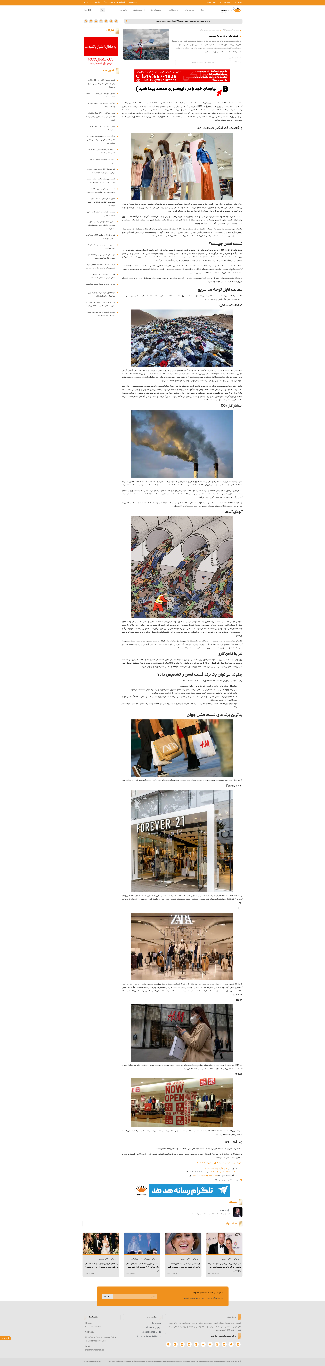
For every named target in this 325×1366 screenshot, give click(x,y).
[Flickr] (189, 1344)
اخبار (202, 10)
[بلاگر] (182, 1344)
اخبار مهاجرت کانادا (216, 1172)
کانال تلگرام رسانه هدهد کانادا (215, 1168)
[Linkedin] (91, 21)
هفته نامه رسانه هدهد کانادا (205, 1175)
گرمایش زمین (224, 1180)
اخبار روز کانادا (231, 1172)
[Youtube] (96, 21)
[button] (102, 10)
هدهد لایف (137, 10)
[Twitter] (111, 21)
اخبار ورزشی (147, 1259)
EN (85, 10)
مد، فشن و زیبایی (205, 30)
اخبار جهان (237, 1259)
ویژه (216, 1180)
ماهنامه (123, 10)
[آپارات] (86, 21)
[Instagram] (101, 21)
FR (89, 10)
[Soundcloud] (203, 1344)
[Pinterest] (196, 1344)
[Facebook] (116, 21)
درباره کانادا (173, 10)
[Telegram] (106, 21)
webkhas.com (96, 1361)
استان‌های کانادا (155, 10)
